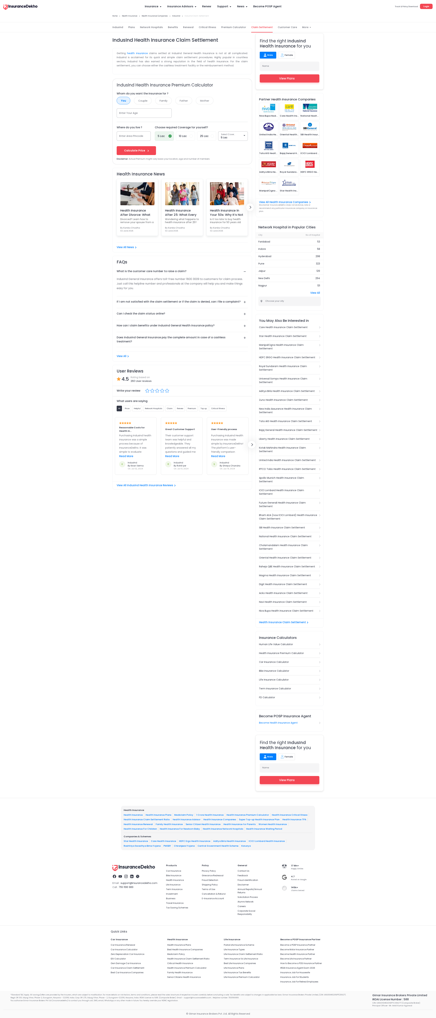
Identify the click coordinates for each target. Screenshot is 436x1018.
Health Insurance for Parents (239, 824)
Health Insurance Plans (158, 815)
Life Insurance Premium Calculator (242, 977)
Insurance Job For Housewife (295, 972)
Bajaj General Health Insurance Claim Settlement (288, 430)
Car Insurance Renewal (123, 944)
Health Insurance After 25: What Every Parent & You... (180, 212)
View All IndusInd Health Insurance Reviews (145, 485)
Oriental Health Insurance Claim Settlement (285, 557)
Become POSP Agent (267, 6)
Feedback (243, 875)
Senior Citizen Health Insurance (203, 824)
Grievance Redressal (212, 875)
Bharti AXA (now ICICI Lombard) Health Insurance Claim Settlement (288, 516)
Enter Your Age (128, 113)
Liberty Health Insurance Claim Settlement (284, 439)
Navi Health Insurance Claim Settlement (283, 602)
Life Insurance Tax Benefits (237, 972)
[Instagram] (126, 876)
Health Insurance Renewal (138, 824)
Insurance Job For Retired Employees (299, 981)
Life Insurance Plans (234, 967)
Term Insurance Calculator (275, 688)
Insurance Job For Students (294, 977)
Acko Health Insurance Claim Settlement (283, 593)
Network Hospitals (151, 27)
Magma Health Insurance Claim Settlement (285, 575)
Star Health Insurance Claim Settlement (283, 336)
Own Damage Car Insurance (126, 963)
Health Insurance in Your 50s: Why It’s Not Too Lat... (226, 212)
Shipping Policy (210, 884)
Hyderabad (264, 256)
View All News (125, 247)
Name (265, 66)
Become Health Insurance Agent (278, 722)
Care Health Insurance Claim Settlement (283, 327)
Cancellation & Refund (213, 893)
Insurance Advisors (180, 6)
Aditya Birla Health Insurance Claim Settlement (287, 391)
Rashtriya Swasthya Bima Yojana (142, 845)
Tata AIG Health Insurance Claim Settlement (285, 421)
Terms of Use (208, 889)
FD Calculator (267, 697)
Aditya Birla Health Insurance (229, 841)
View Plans (287, 78)
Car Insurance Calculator (274, 662)
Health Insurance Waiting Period (264, 828)
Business (170, 898)
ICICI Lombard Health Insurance (267, 841)
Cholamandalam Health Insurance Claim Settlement (283, 547)
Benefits (173, 27)
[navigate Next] (250, 207)
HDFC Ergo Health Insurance (194, 841)
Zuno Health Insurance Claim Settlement (283, 400)
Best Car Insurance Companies (127, 972)
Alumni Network (245, 901)
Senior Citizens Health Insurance (184, 977)
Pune (261, 263)
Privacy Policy (209, 870)
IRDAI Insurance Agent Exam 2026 (297, 967)
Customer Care (287, 27)
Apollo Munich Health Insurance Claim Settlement (281, 479)
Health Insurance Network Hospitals (223, 828)
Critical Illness (207, 27)
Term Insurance (174, 889)
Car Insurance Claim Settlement (127, 967)
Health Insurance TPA (294, 819)
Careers (242, 906)
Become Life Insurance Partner (296, 958)
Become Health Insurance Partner (297, 954)
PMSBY (167, 845)
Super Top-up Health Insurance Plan (259, 819)
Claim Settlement (262, 27)
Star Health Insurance (136, 841)
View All (121, 356)
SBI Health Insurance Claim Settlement (282, 527)
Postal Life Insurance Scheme (239, 944)
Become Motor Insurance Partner (297, 949)
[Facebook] (114, 876)
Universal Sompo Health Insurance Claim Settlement (283, 380)
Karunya (246, 845)
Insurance (151, 6)
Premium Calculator (233, 27)
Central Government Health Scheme (218, 845)
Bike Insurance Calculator (274, 671)
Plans (131, 27)
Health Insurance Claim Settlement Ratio (147, 819)
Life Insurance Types (234, 949)
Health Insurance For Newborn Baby (180, 828)
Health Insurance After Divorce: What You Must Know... (135, 212)
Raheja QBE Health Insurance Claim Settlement (287, 566)
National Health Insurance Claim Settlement (285, 536)
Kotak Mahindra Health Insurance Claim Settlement (282, 449)
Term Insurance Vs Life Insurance (241, 958)
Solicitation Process (248, 897)
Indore (262, 249)
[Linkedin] (132, 876)
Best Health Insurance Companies (185, 949)
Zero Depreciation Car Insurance (127, 954)
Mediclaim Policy (183, 815)
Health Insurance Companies (219, 819)
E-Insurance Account (213, 898)
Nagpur (262, 285)
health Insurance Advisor (186, 819)
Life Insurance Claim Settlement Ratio (243, 954)
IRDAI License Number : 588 (390, 999)
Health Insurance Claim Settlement (282, 622)
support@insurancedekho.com (139, 883)
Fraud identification (248, 880)
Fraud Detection (210, 880)
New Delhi (264, 278)
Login (426, 6)
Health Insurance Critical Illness (289, 815)
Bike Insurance (173, 875)
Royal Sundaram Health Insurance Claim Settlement (283, 368)
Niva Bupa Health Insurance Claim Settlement (286, 610)
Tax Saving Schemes (177, 907)
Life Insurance (173, 884)
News (240, 6)
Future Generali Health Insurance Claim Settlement (282, 504)
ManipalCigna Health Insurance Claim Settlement (281, 346)
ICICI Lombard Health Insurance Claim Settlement (281, 492)
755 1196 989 (126, 887)
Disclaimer (243, 884)
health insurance (137, 53)
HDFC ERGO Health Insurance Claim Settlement (287, 357)
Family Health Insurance (169, 824)
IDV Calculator (118, 958)
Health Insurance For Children (140, 828)
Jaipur (262, 271)
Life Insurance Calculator (274, 679)
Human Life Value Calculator (276, 644)
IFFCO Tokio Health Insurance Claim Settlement (287, 469)
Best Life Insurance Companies (240, 963)
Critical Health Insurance (180, 963)
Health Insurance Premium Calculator (281, 653)
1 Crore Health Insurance (210, 815)
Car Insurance (173, 870)
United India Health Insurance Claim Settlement (287, 460)
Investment (172, 893)
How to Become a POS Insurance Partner (301, 963)
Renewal (188, 27)
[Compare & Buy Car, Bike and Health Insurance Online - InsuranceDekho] (20, 7)
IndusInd (117, 27)
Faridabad (264, 241)
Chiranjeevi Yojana (184, 845)
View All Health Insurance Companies (283, 202)
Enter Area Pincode (131, 136)
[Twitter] (138, 876)
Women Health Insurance (273, 824)
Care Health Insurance (163, 841)
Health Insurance (133, 815)
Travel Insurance (174, 903)
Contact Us (243, 870)
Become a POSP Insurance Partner (297, 944)
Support (222, 6)
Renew (206, 6)
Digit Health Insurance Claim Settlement (283, 584)
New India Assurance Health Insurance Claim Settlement (285, 410)
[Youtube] (120, 876)
